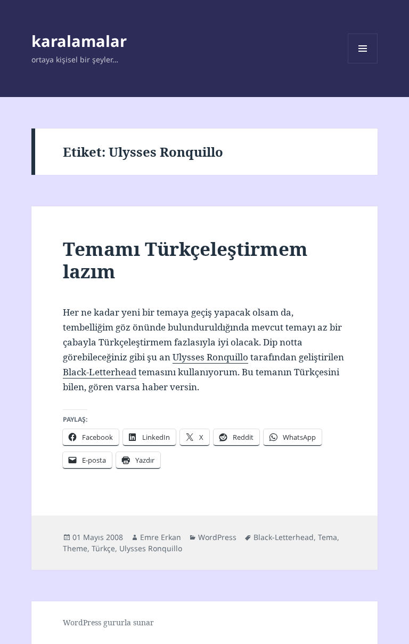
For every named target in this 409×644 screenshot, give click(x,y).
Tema (327, 537)
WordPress (217, 537)
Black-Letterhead (99, 372)
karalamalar (79, 40)
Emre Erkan (160, 537)
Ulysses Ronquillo (210, 357)
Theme (75, 548)
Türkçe (103, 548)
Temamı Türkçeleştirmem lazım (185, 260)
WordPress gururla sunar (108, 622)
